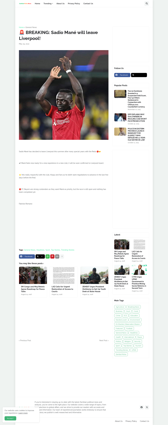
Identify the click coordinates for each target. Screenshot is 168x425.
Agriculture (120, 307)
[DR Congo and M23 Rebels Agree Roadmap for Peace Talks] (33, 275)
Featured (119, 328)
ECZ (125, 315)
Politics (118, 341)
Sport (48, 250)
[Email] (57, 256)
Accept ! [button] (10, 418)
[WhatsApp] (48, 256)
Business (119, 311)
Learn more (23, 413)
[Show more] (62, 256)
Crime (118, 315)
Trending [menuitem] (47, 3)
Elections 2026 (121, 320)
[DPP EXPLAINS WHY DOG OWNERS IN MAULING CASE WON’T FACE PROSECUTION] (120, 117)
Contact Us (144, 421)
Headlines (40, 250)
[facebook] (141, 407)
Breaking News (133, 307)
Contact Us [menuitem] (88, 3)
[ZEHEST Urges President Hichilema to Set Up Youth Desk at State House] (94, 275)
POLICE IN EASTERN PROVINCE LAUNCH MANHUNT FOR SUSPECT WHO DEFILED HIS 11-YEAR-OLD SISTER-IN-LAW (137, 134)
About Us (118, 421)
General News (31, 27)
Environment (135, 320)
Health (118, 337)
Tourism (138, 346)
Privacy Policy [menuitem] (74, 3)
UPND (134, 350)
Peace (139, 337)
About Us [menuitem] (60, 3)
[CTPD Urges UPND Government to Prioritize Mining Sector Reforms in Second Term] (139, 270)
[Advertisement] (63, 16)
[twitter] (139, 75)
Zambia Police (121, 354)
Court (128, 311)
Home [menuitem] (37, 3)
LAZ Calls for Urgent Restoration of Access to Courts (62, 289)
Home (21, 27)
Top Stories (55, 250)
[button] (146, 3)
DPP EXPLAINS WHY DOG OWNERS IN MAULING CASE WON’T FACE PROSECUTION (137, 117)
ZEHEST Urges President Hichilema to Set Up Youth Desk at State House (94, 289)
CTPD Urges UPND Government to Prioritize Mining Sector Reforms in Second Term (139, 282)
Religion (128, 341)
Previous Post (25, 340)
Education (134, 315)
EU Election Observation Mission (128, 324)
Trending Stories (67, 250)
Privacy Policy (131, 421)
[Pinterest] (52, 256)
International (129, 337)
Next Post (103, 340)
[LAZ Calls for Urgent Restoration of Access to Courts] (64, 275)
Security (137, 341)
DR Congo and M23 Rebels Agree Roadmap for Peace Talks (33, 289)
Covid (136, 311)
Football (129, 328)
